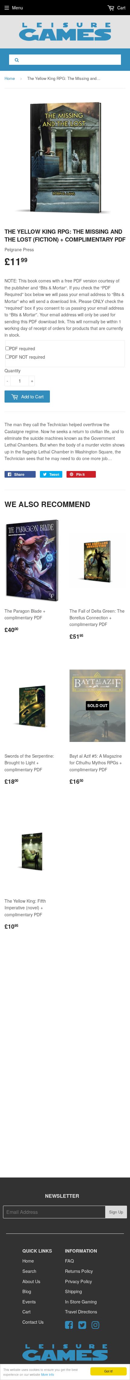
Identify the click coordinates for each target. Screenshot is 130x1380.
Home (10, 78)
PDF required (22, 348)
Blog (26, 1291)
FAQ (69, 1260)
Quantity (13, 370)
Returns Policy (79, 1271)
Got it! (108, 1371)
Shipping (73, 1291)
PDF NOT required (27, 357)
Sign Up (116, 1212)
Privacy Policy (78, 1281)
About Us (31, 1281)
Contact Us (33, 1322)
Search (29, 1271)
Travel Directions (81, 1311)
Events (29, 1301)
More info (47, 1374)
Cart (120, 8)
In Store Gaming (81, 1301)
